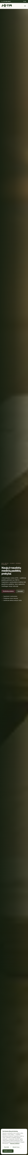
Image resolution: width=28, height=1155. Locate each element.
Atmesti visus (16, 1147)
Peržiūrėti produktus (8, 591)
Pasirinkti (6, 1147)
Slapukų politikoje (14, 1143)
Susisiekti (20, 591)
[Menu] (25, 5)
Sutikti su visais (8, 1151)
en (25, 1)
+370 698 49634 (7, 1)
